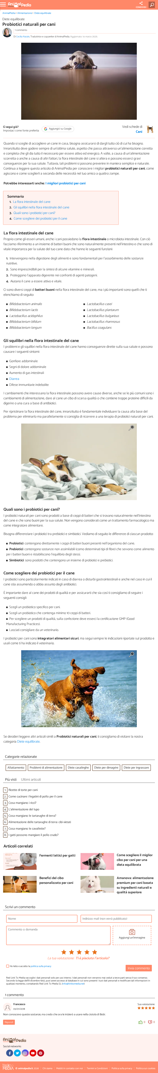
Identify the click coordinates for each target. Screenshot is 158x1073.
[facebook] (9, 1053)
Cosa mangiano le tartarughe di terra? (32, 815)
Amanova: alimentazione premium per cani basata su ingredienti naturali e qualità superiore (135, 885)
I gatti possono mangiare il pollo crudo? (33, 835)
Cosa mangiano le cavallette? (27, 828)
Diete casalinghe (78, 767)
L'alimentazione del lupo (23, 809)
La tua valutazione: (60, 958)
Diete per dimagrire (106, 767)
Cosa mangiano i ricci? (22, 803)
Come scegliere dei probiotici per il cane (40, 218)
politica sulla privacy (41, 966)
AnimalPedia (9, 13)
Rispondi (9, 1022)
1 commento (21, 30)
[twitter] (17, 1053)
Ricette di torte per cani (23, 790)
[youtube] (32, 1053)
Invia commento (139, 968)
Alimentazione (24, 13)
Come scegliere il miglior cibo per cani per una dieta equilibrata (135, 860)
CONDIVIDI (141, 7)
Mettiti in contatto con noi (69, 1068)
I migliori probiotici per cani (65, 183)
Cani (139, 132)
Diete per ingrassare (136, 767)
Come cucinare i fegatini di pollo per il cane (35, 796)
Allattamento (16, 767)
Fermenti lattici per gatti (57, 855)
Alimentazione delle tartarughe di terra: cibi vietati (39, 822)
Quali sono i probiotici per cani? (34, 213)
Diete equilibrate (42, 13)
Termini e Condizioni (97, 1068)
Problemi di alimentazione (46, 767)
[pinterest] (40, 1053)
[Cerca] (152, 5)
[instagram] (25, 1053)
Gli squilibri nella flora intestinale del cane (41, 207)
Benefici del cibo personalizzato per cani (56, 880)
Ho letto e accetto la (30, 966)
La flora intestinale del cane (31, 202)
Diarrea (14, 379)
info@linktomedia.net (73, 984)
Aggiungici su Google (59, 129)
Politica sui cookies (145, 1068)
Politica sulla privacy (122, 1068)
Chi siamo (47, 1068)
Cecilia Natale (22, 37)
